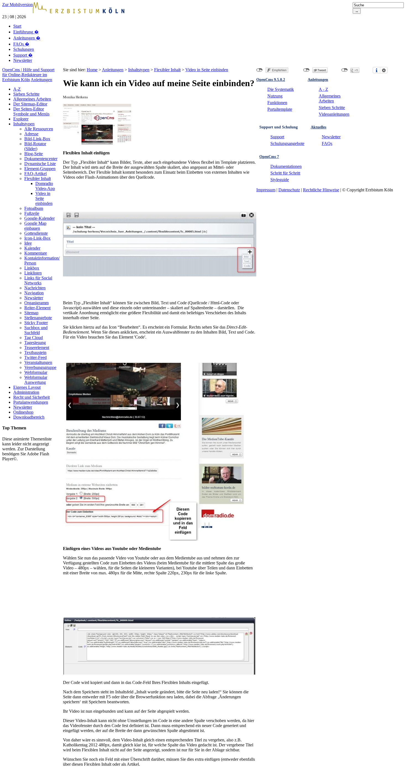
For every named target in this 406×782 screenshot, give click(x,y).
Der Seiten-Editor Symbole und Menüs (31, 111)
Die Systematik (280, 89)
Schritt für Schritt (285, 173)
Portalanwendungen (30, 402)
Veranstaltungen (38, 362)
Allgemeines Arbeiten (32, 99)
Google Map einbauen (35, 226)
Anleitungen (26, 38)
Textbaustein (35, 352)
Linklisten (33, 273)
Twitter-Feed (35, 357)
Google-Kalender (39, 218)
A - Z (323, 89)
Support (23, 55)
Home (92, 69)
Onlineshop (23, 412)
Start (17, 26)
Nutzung (275, 96)
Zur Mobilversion (17, 4)
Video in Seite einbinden (206, 69)
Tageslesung (35, 342)
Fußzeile (31, 213)
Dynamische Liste (40, 163)
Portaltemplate (279, 109)
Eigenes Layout (27, 387)
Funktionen (277, 102)
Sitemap (31, 312)
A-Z (17, 89)
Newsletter (22, 60)
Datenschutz (289, 189)
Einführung (26, 32)
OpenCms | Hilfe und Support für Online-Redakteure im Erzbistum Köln (28, 74)
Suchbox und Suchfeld (36, 330)
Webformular (35, 372)
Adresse (31, 133)
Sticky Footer (36, 322)
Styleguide (279, 179)
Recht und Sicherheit (31, 397)
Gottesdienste (36, 233)
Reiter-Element (37, 307)
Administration (26, 392)
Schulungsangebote (287, 143)
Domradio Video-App (45, 186)
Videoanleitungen (334, 114)
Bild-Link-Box (37, 138)
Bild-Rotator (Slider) (35, 146)
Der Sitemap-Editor (30, 104)
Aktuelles (318, 127)
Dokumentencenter (40, 158)
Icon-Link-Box (37, 238)
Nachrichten (35, 288)
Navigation (34, 292)
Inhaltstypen (24, 123)
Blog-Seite (33, 153)
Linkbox (31, 268)
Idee (28, 243)
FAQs (21, 44)
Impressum (265, 189)
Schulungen (23, 49)
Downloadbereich (28, 417)
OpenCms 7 (269, 157)
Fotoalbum (33, 208)
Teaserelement (36, 347)
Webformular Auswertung (35, 380)
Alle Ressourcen (38, 128)
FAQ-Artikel (35, 173)
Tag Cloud (33, 337)
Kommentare (35, 253)
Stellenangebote (38, 317)
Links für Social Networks (38, 280)
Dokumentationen (286, 166)
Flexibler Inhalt (37, 178)
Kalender (32, 248)
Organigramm (36, 302)
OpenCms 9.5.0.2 (270, 80)
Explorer (20, 119)
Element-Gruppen (40, 168)
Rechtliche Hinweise (321, 189)
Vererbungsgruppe (40, 367)
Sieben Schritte (26, 94)
